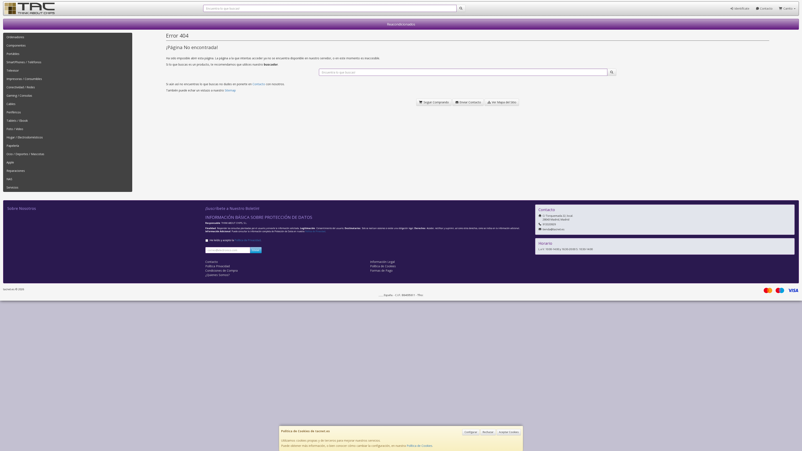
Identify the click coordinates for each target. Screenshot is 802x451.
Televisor (12, 70)
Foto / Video (14, 129)
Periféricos (13, 112)
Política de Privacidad (315, 231)
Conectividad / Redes (20, 87)
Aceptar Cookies (509, 432)
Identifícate (741, 8)
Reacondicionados (401, 24)
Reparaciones (15, 171)
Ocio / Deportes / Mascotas (25, 154)
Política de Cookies (419, 446)
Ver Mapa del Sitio (503, 102)
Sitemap (230, 90)
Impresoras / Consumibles (24, 79)
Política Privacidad (217, 266)
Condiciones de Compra (221, 270)
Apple (10, 162)
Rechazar (488, 432)
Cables (10, 104)
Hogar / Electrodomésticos (24, 137)
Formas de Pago (381, 270)
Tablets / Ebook (17, 121)
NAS (9, 179)
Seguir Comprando (436, 102)
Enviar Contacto (470, 102)
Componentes (16, 45)
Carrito (788, 8)
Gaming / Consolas (19, 96)
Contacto (766, 8)
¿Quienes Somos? (217, 275)
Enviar (255, 250)
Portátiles (12, 54)
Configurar (470, 432)
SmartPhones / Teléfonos (23, 62)
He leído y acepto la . (235, 240)
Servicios (12, 187)
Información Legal (382, 262)
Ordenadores (15, 37)
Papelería (12, 146)
